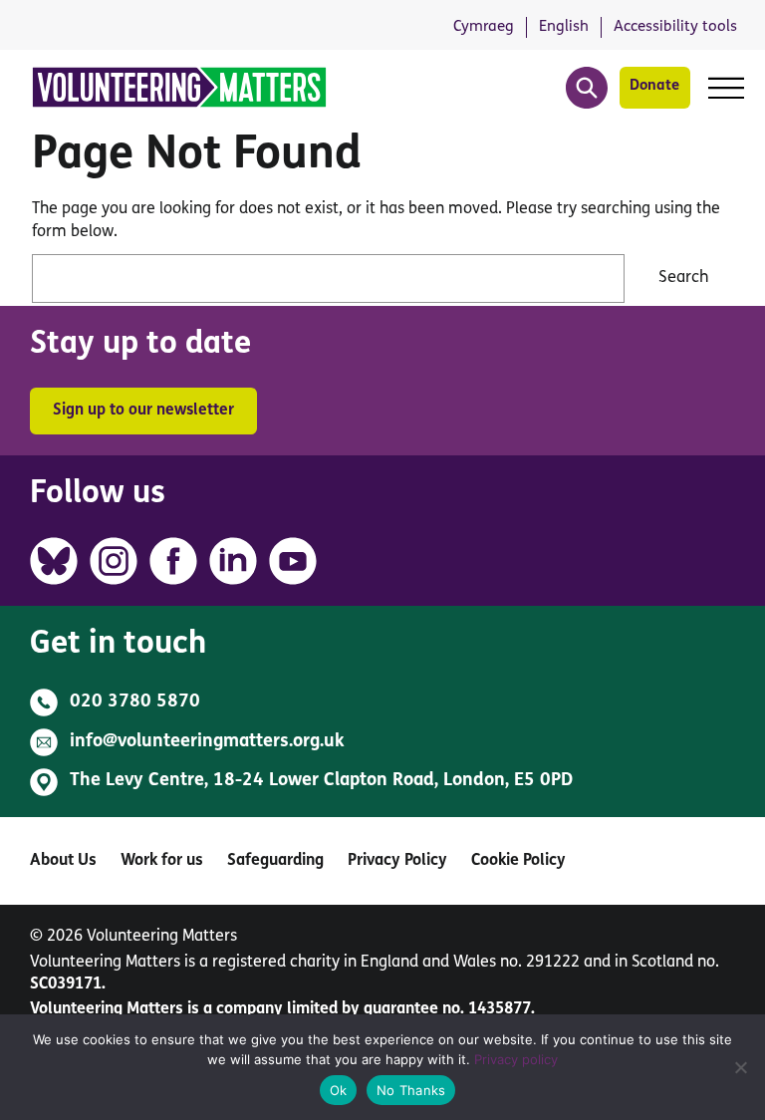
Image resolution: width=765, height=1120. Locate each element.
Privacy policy (516, 1059)
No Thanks (411, 1090)
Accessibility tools (675, 27)
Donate (654, 86)
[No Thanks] (740, 1067)
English (564, 27)
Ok (339, 1090)
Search (683, 278)
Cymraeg (483, 27)
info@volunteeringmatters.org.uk (207, 742)
